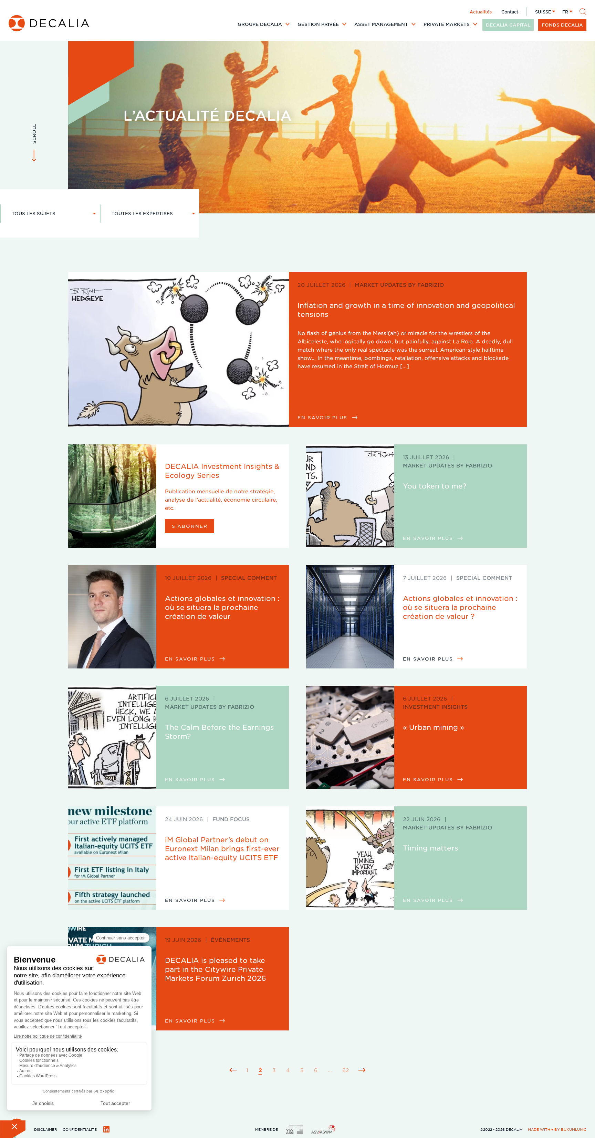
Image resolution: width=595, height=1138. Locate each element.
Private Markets (447, 24)
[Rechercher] (583, 11)
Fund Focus (231, 819)
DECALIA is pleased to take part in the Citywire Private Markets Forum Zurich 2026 (215, 969)
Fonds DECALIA (562, 25)
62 (345, 1070)
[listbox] (50, 213)
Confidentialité (80, 1129)
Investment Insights (435, 706)
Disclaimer (45, 1129)
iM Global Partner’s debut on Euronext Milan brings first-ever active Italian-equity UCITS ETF (222, 848)
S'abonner (190, 526)
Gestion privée (318, 24)
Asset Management (381, 24)
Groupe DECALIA (260, 24)
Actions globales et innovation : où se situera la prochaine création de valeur (222, 607)
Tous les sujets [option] (33, 213)
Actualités (481, 11)
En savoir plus (323, 417)
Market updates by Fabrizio (399, 284)
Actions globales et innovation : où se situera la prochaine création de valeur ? (460, 607)
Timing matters (430, 848)
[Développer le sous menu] (287, 24)
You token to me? (434, 486)
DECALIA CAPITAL (508, 25)
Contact (509, 11)
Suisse (543, 11)
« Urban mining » (433, 727)
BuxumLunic (573, 1129)
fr (565, 11)
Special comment (249, 577)
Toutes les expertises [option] (142, 213)
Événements (230, 939)
